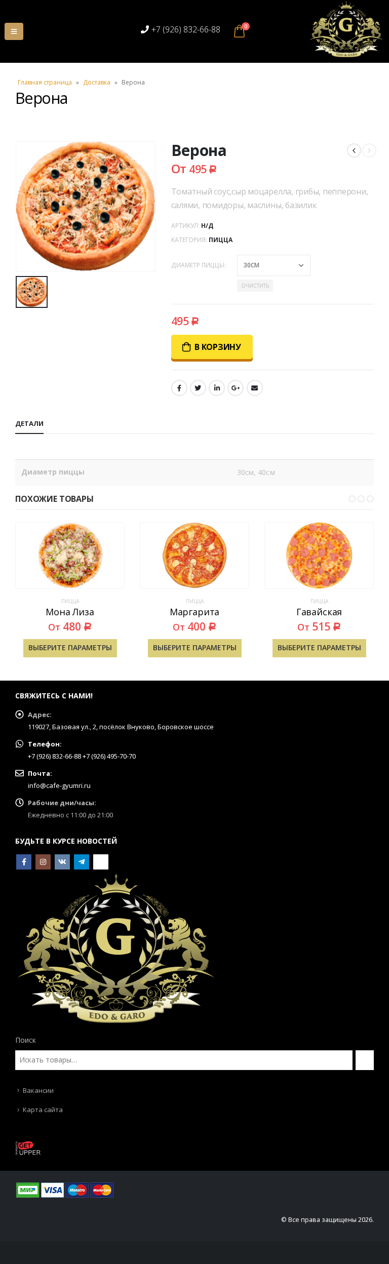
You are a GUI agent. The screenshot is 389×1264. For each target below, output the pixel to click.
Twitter (198, 388)
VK (62, 862)
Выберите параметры (70, 647)
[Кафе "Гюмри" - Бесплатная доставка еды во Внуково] (346, 29)
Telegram (81, 862)
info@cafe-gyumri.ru (59, 785)
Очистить (255, 285)
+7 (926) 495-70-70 (109, 756)
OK (100, 862)
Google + (235, 388)
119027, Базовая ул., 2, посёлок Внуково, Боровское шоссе (121, 726)
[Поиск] (365, 1060)
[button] (342, 499)
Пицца (220, 239)
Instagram (43, 862)
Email (255, 388)
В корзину (217, 346)
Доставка (96, 82)
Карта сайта (43, 1109)
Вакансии (38, 1090)
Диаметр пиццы (197, 265)
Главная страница (45, 82)
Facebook (179, 388)
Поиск (25, 1040)
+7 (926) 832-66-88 (185, 29)
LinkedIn (217, 388)
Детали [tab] (29, 423)
